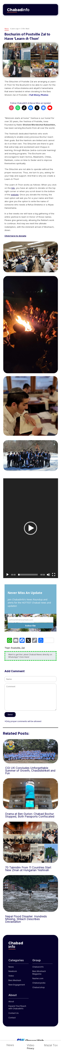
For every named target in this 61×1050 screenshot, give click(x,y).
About (11, 1001)
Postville (15, 647)
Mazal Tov (51, 1045)
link (13, 188)
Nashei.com (37, 978)
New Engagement (16, 985)
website (15, 194)
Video (30, 1045)
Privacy (30, 1048)
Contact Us (13, 1013)
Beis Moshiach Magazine (39, 972)
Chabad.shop (38, 987)
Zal (23, 647)
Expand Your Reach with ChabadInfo (17, 1007)
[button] (30, 528)
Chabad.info (38, 967)
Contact (12, 1017)
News (10, 1045)
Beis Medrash (14, 980)
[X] (28, 641)
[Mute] (48, 574)
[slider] (28, 575)
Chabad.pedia (38, 983)
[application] (30, 528)
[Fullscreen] (53, 574)
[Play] (7, 574)
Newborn (12, 971)
